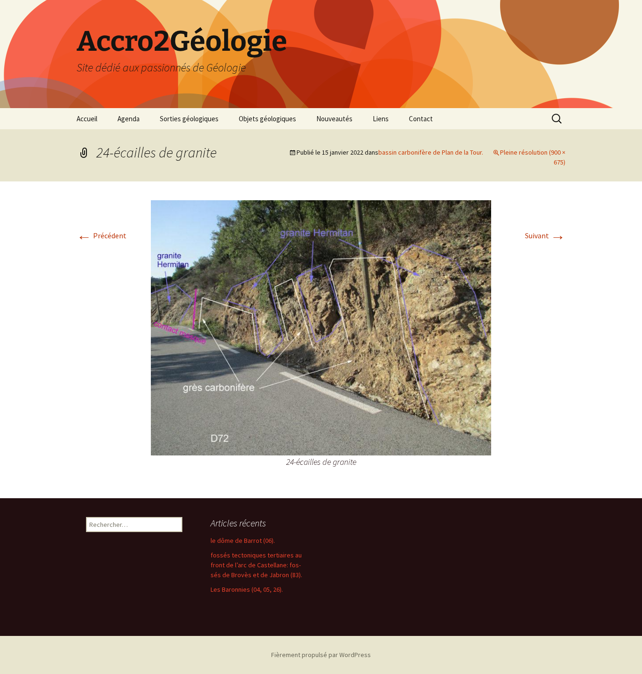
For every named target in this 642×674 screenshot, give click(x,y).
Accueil (87, 118)
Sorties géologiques (189, 118)
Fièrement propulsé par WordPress (321, 654)
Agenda (128, 118)
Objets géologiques (267, 118)
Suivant (545, 235)
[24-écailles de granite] (321, 326)
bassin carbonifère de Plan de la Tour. (430, 152)
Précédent (101, 235)
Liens (381, 118)
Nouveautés (334, 118)
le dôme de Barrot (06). (243, 540)
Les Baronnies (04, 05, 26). (247, 589)
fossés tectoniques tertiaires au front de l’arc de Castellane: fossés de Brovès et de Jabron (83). (256, 565)
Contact (421, 118)
